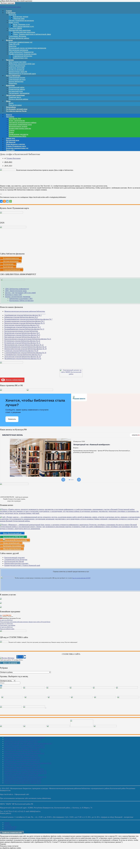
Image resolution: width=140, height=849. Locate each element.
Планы (11, 132)
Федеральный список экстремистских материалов (27, 48)
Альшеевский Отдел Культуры (15, 559)
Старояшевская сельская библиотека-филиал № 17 (23, 355)
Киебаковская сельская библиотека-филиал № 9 (22, 335)
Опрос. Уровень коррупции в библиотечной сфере (32, 34)
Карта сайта (10, 150)
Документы (10, 117)
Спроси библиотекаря (17, 66)
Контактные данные (20, 16)
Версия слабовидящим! (14, 380)
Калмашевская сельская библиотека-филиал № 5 (22, 327)
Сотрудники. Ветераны (17, 36)
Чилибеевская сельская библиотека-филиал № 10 (22, 358)
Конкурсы (12, 46)
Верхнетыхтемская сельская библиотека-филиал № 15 (24, 323)
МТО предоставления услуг (23, 26)
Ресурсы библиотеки (13, 75)
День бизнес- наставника (7, 625)
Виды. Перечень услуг (21, 24)
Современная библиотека (22, 56)
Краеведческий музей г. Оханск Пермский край (22, 565)
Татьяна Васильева (13, 158)
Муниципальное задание (18, 126)
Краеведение (10, 85)
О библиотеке (11, 13)
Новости (7, 825)
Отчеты (11, 130)
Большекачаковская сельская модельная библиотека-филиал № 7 (28, 319)
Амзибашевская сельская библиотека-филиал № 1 (23, 315)
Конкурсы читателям (16, 68)
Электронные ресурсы (17, 79)
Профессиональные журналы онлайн (23, 54)
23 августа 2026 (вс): (6, 620)
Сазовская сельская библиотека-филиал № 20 (21, 351)
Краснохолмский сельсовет (14, 557)
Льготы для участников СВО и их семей (20, 293)
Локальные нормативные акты (20, 124)
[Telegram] (7, 201)
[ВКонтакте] (1, 201)
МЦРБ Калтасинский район (10, 7)
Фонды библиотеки (16, 81)
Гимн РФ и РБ (14, 44)
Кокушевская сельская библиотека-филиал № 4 (22, 337)
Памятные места (15, 97)
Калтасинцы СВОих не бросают (21, 300)
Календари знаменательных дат (20, 42)
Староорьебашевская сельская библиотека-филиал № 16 (25, 353)
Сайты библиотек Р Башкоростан (21, 52)
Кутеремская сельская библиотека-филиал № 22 (22, 341)
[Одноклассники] (4, 201)
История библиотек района (19, 38)
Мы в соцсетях (9, 829)
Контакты (12, 15)
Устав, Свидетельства (17, 120)
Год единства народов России (16, 111)
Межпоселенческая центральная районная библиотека (24, 737)
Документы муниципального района (22, 122)
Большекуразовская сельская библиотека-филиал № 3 (24, 321)
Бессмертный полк (16, 91)
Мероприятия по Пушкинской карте (22, 73)
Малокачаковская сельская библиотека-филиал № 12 (24, 345)
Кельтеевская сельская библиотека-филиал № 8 (21, 333)
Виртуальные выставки (17, 62)
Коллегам (9, 40)
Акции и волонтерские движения (17, 297)
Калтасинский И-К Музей (14, 561)
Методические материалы (18, 50)
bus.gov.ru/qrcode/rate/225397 (81, 578)
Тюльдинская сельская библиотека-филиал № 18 (22, 356)
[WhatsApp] (10, 201)
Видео (11, 103)
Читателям (10, 60)
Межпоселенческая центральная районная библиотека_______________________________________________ (25, 312)
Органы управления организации (21, 20)
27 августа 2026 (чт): (6, 627)
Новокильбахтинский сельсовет (16, 563)
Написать (12, 419)
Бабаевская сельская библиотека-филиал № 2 (21, 317)
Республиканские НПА (17, 136)
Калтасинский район (16, 87)
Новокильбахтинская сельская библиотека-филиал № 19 (25, 349)
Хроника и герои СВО (13, 295)
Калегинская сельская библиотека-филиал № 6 (21, 325)
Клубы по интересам (16, 70)
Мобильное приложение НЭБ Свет (22, 64)
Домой (6, 823)
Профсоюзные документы (18, 134)
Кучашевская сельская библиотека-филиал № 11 (22, 343)
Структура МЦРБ (15, 28)
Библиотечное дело (20, 58)
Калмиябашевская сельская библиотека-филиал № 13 (24, 329)
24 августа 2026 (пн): (6, 623)
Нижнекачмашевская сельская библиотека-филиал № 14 (25, 347)
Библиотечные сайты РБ (18, 72)
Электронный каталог (17, 77)
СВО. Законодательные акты (16, 291)
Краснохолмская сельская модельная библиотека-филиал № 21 (27, 339)
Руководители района (17, 89)
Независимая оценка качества (20, 128)
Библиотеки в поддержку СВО (20, 298)
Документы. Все (15, 118)
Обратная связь (18, 18)
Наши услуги (14, 22)
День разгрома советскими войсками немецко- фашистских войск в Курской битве (25, 622)
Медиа (8, 101)
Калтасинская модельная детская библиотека (21, 331)
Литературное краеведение (15, 95)
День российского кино (7, 629)
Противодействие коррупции (20, 30)
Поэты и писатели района (18, 99)
